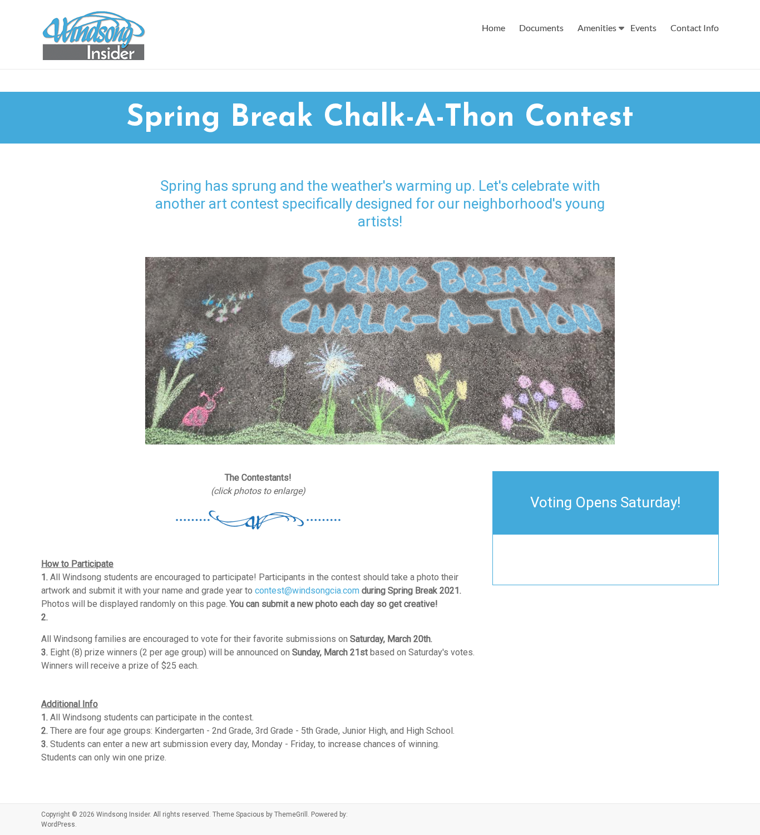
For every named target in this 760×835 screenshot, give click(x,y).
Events (643, 27)
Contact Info (694, 27)
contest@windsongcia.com (307, 590)
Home (493, 27)
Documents (541, 27)
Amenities (597, 27)
